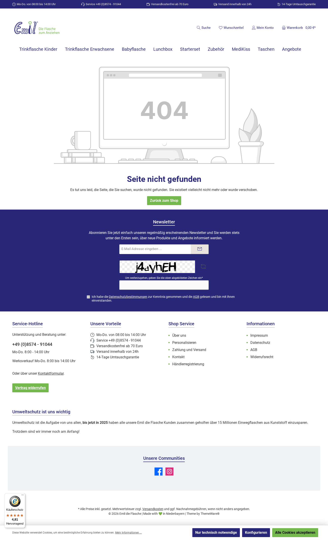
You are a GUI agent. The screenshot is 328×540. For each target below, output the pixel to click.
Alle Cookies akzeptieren (295, 532)
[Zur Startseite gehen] (36, 28)
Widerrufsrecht (261, 357)
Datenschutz (260, 342)
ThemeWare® (210, 513)
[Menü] (22, 496)
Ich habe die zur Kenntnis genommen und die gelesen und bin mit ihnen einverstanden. (163, 298)
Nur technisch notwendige (216, 532)
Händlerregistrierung (188, 364)
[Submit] (200, 249)
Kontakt (178, 357)
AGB (196, 296)
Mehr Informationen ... (128, 532)
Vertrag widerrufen (30, 388)
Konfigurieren (256, 532)
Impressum (259, 335)
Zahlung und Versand (189, 350)
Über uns (179, 335)
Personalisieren (184, 342)
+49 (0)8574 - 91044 (32, 344)
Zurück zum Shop (164, 200)
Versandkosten (152, 509)
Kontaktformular (51, 373)
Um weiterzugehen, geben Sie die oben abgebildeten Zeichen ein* (164, 277)
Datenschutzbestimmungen (128, 296)
